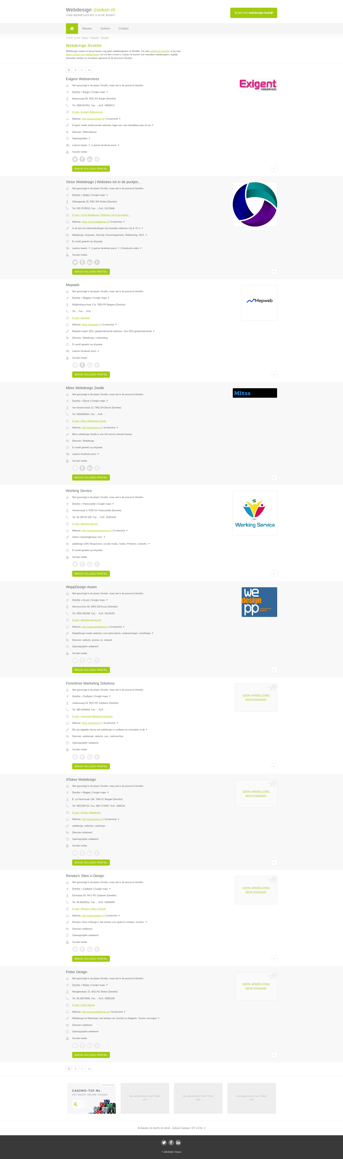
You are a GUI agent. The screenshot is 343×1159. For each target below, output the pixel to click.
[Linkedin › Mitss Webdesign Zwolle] (90, 468)
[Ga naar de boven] (274, 169)
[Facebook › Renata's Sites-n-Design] (82, 949)
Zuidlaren (87, 696)
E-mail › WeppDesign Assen (86, 620)
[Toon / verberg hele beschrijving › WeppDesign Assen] (127, 633)
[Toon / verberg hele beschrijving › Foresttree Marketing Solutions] (127, 729)
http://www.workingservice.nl (96, 530)
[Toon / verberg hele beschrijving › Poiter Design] (127, 1018)
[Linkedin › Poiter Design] (90, 1045)
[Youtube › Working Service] (97, 564)
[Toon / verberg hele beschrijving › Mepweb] (127, 331)
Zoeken (105, 28)
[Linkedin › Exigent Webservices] (90, 159)
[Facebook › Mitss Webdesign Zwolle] (82, 468)
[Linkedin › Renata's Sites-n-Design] (90, 949)
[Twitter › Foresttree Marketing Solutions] (75, 757)
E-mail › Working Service (85, 523)
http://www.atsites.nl (92, 819)
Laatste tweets (81, 145)
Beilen (86, 985)
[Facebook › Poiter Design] (82, 1045)
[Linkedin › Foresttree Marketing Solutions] (90, 757)
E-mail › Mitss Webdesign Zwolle (89, 421)
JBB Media (168, 1152)
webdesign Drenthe (160, 51)
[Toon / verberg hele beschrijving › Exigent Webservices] (127, 125)
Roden (86, 195)
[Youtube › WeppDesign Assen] (97, 660)
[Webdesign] (72, 28)
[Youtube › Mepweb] (97, 365)
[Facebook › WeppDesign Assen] (82, 660)
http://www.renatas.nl (93, 915)
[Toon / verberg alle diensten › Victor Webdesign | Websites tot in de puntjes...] (127, 235)
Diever (86, 400)
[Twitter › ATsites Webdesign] (75, 853)
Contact (123, 28)
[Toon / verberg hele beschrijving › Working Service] (127, 537)
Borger (86, 92)
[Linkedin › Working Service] (90, 564)
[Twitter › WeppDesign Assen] (75, 660)
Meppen (87, 297)
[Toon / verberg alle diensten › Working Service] (127, 544)
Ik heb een (254, 12)
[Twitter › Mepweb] (75, 365)
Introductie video (132, 248)
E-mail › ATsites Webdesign (86, 812)
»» (89, 70)
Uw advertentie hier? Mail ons (145, 1098)
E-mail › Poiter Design (83, 1005)
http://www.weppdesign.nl (95, 626)
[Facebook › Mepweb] (82, 365)
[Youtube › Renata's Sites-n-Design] (97, 949)
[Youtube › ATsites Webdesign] (97, 853)
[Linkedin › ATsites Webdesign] (90, 853)
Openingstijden (81, 138)
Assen (86, 600)
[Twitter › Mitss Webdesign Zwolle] (75, 468)
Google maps (100, 92)
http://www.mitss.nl (92, 427)
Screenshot (113, 118)
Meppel (86, 792)
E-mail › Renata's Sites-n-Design (89, 908)
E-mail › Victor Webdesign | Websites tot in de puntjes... (101, 215)
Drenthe (76, 92)
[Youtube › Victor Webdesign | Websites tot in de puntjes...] (97, 262)
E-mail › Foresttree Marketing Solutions (92, 716)
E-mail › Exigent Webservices (87, 112)
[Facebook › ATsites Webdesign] (82, 853)
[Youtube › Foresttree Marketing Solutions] (97, 757)
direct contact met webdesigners (83, 54)
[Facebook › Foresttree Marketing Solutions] (82, 757)
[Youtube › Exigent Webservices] (97, 159)
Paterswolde (89, 503)
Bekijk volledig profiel (91, 168)
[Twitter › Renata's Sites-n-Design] (75, 949)
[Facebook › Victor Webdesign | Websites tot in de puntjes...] (82, 262)
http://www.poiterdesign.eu (95, 1011)
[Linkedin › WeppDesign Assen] (90, 660)
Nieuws (87, 28)
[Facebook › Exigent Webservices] (82, 159)
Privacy (178, 1152)
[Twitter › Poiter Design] (75, 1045)
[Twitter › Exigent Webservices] (75, 159)
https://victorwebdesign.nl (95, 221)
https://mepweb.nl (91, 324)
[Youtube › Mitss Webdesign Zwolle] (97, 468)
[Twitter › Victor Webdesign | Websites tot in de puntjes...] (75, 262)
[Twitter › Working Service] (75, 564)
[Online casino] (94, 1099)
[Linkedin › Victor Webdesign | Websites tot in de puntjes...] (90, 262)
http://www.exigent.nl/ (93, 118)
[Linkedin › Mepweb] (90, 365)
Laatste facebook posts (106, 145)
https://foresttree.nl (92, 723)
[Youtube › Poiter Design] (97, 1045)
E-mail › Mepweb (81, 318)
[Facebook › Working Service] (82, 564)
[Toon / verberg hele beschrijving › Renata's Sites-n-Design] (127, 922)
